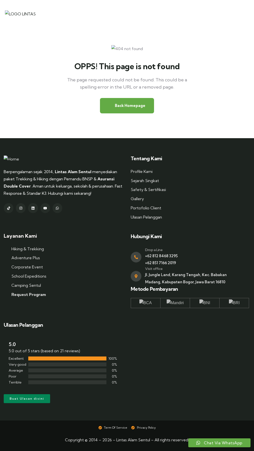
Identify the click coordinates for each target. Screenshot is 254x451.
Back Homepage (129, 105)
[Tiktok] (8, 208)
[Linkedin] (33, 208)
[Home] (11, 159)
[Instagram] (21, 208)
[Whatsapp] (57, 208)
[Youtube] (45, 208)
